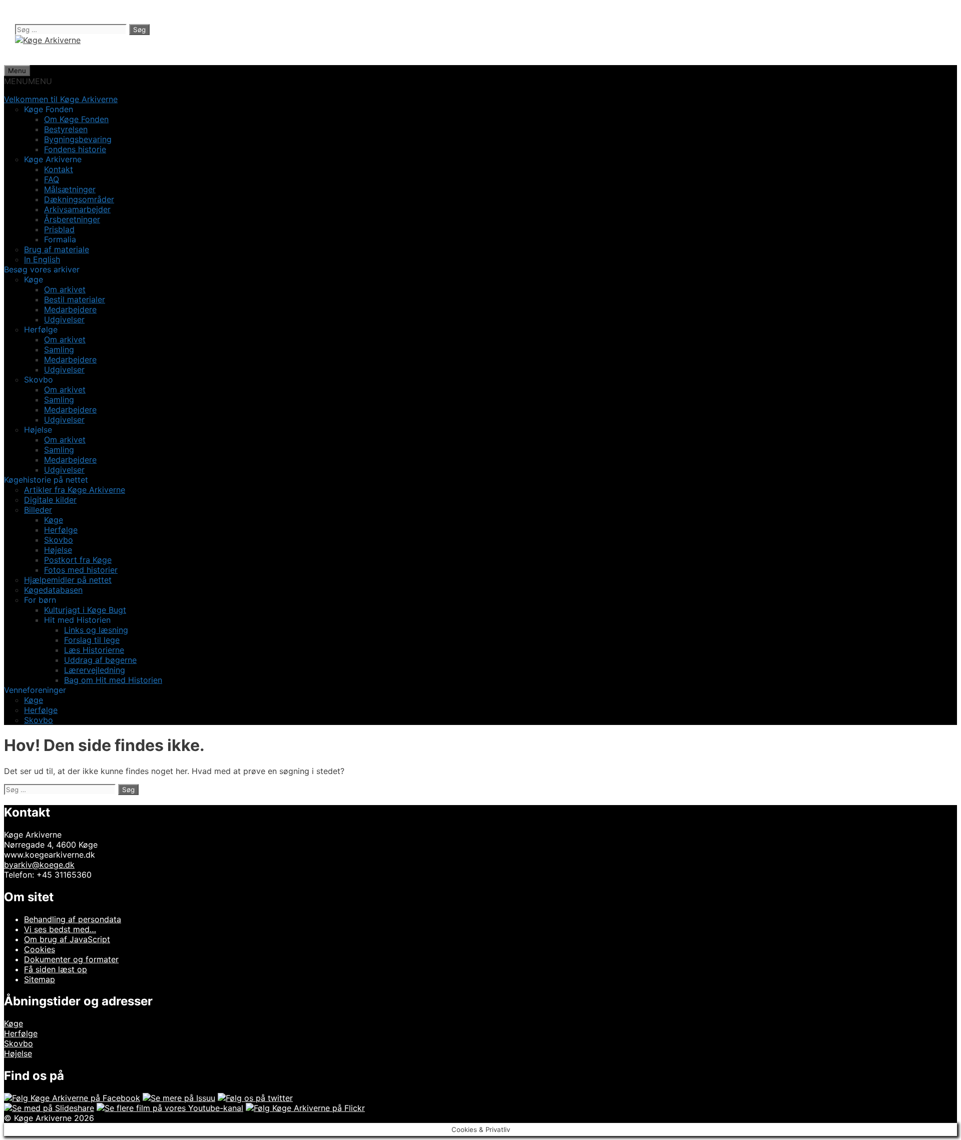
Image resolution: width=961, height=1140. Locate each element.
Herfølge (61, 530)
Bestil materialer (74, 299)
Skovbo (58, 540)
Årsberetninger (72, 219)
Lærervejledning (94, 670)
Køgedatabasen (53, 590)
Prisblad (59, 229)
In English (42, 259)
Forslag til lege (92, 640)
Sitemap (39, 979)
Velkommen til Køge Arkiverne (61, 99)
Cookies (39, 949)
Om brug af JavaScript (67, 939)
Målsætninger (70, 189)
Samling (59, 349)
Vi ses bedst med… (60, 929)
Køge (53, 520)
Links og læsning (96, 630)
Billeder (38, 510)
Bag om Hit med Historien (113, 680)
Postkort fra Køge (78, 560)
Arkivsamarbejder (77, 209)
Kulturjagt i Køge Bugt (85, 610)
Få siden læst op (55, 969)
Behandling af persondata (72, 919)
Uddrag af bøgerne (100, 660)
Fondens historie (75, 149)
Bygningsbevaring (78, 139)
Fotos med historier (81, 570)
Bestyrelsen (66, 129)
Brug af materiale (56, 249)
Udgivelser (64, 319)
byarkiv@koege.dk (39, 865)
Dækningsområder (79, 199)
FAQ (51, 179)
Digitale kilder (50, 500)
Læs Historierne (94, 650)
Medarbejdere (70, 309)
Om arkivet (65, 289)
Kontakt (58, 169)
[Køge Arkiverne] (48, 40)
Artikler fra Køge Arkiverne (74, 490)
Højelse (58, 550)
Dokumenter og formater (71, 959)
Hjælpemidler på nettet (68, 580)
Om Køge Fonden (76, 119)
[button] (28, 81)
